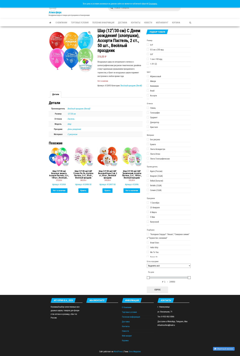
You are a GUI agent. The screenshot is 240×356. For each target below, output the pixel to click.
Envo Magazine (135, 351)
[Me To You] (148, 252)
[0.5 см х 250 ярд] (148, 49)
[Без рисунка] (148, 139)
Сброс (157, 289)
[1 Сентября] (148, 202)
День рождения (74, 129)
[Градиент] (148, 117)
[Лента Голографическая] (148, 158)
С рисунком (72, 134)
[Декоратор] (148, 122)
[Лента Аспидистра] (148, 149)
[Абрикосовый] (148, 76)
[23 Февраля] (148, 207)
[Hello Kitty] (148, 247)
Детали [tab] (55, 94)
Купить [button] (83, 190)
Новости (148, 22)
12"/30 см (72, 114)
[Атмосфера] (50, 22)
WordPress (118, 351)
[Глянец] (148, 108)
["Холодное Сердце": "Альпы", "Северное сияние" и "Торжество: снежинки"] (148, 234)
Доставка (122, 22)
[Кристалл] (148, 127)
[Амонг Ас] (148, 257)
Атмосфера (55, 12)
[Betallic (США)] (148, 185)
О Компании (61, 22)
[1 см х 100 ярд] (148, 59)
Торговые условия (79, 22)
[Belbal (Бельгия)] (148, 180)
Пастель (71, 119)
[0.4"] (148, 45)
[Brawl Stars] (148, 242)
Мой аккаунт (162, 22)
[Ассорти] (148, 95)
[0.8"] (148, 54)
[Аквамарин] (148, 86)
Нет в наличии (59, 190)
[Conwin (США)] (148, 190)
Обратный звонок (224, 349)
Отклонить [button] (153, 4)
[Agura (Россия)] (148, 171)
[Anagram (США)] (148, 176)
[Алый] (148, 91)
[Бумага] (148, 144)
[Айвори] (148, 81)
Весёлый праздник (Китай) (131, 85)
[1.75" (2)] (148, 64)
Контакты (135, 22)
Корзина (176, 22)
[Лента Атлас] (148, 154)
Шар (69, 124)
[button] (89, 32)
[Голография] (148, 113)
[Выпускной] (148, 222)
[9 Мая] (148, 217)
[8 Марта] (148, 212)
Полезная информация (103, 22)
